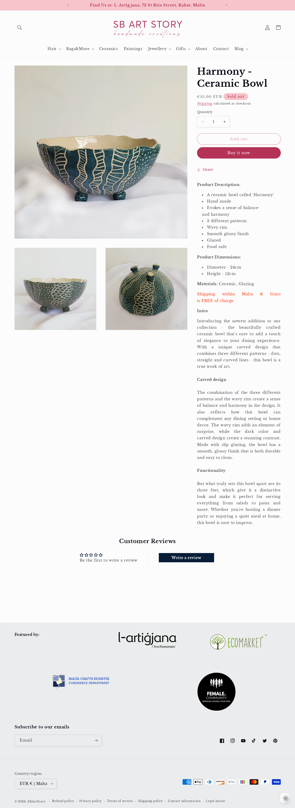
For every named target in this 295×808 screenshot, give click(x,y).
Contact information (184, 801)
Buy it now (239, 152)
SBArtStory (36, 801)
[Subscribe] (96, 740)
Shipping (204, 103)
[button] (20, 27)
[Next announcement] (226, 5)
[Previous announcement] (68, 5)
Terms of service (120, 801)
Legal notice (215, 801)
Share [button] (208, 170)
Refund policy (63, 801)
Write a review (186, 557)
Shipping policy (150, 801)
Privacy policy (90, 801)
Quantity (204, 112)
